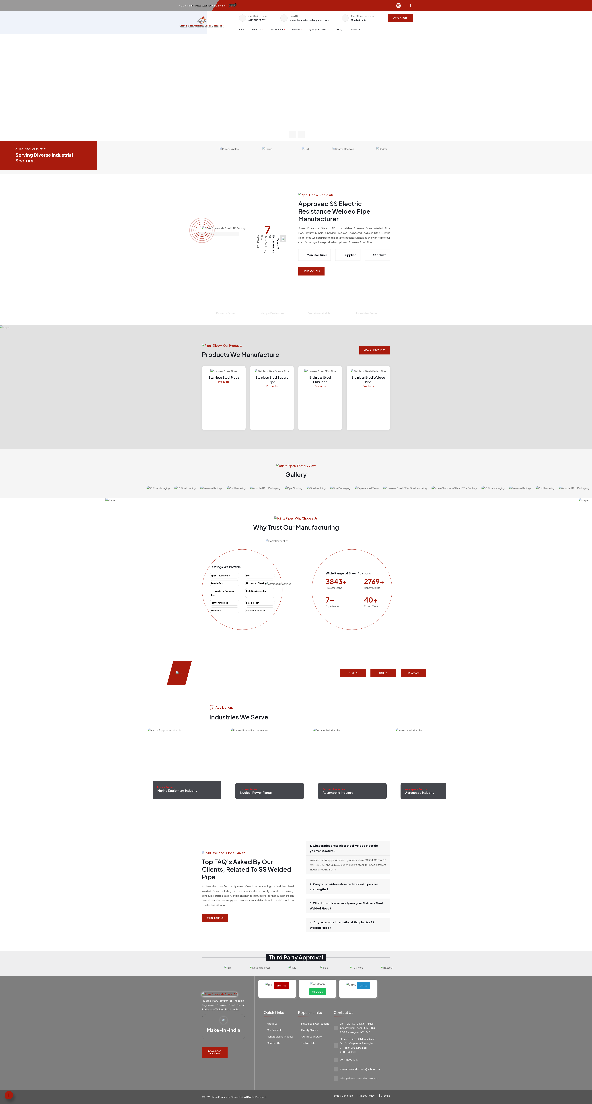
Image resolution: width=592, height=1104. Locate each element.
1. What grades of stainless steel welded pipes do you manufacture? (344, 848)
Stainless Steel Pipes (224, 377)
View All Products (374, 350)
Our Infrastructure (311, 1036)
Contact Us (354, 29)
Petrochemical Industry (422, 792)
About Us (256, 29)
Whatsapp (413, 673)
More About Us (311, 271)
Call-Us (363, 985)
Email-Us (281, 985)
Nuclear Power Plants (173, 792)
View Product (214, 104)
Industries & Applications (315, 1023)
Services (296, 29)
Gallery (338, 29)
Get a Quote (400, 18)
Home (242, 29)
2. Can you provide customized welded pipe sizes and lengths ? (344, 886)
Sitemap (385, 1095)
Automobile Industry (255, 790)
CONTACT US (248, 104)
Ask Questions (215, 918)
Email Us (353, 673)
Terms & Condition (342, 1095)
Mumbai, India (358, 20)
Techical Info (308, 1043)
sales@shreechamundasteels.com (359, 1078)
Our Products (276, 29)
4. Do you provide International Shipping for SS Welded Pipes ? (342, 924)
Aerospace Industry (337, 792)
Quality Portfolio (317, 29)
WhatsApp (317, 991)
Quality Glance (309, 1030)
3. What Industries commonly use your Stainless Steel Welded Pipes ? (346, 905)
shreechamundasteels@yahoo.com (309, 20)
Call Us (383, 673)
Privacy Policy (366, 1095)
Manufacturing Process (280, 1036)
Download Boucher (214, 1052)
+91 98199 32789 (257, 20)
